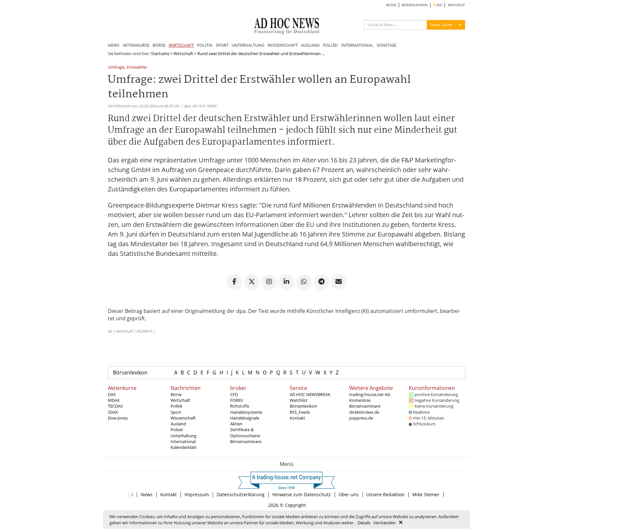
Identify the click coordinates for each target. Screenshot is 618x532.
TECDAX (115, 406)
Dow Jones (118, 418)
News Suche (441, 24)
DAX (112, 394)
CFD (234, 394)
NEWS (113, 45)
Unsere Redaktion (385, 494)
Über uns (349, 494)
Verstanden (384, 523)
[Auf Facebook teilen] (234, 282)
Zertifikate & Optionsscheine (245, 432)
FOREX (236, 400)
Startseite (160, 53)
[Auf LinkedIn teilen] (286, 282)
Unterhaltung (183, 436)
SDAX (113, 412)
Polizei (177, 429)
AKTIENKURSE (136, 45)
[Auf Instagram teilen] (269, 282)
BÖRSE (159, 45)
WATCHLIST (456, 5)
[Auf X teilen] (252, 282)
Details (364, 523)
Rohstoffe (239, 406)
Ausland (178, 424)
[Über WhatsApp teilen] (304, 282)
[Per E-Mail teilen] (339, 282)
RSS (439, 5)
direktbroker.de (364, 412)
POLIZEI (330, 45)
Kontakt (297, 418)
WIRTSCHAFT (181, 45)
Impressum (196, 494)
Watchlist (298, 400)
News (147, 494)
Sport (176, 412)
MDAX (114, 400)
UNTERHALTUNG (248, 45)
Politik (177, 406)
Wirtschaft (183, 53)
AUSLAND (310, 45)
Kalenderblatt (184, 447)
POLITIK (204, 45)
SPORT (222, 45)
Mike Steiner (425, 494)
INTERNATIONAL (357, 45)
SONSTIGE (386, 45)
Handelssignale (244, 418)
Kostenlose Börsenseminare (364, 403)
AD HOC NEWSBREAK (310, 394)
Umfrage (116, 67)
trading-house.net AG (369, 394)
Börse (176, 394)
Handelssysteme (246, 412)
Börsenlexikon (130, 372)
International (183, 441)
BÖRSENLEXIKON (415, 5)
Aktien (236, 424)
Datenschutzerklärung (241, 494)
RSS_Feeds (300, 412)
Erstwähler (137, 67)
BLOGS (391, 5)
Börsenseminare (245, 441)
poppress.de (361, 418)
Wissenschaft (183, 418)
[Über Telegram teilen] (321, 282)
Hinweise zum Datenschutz (301, 494)
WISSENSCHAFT (282, 45)
